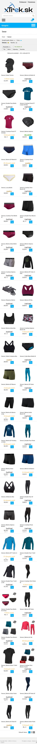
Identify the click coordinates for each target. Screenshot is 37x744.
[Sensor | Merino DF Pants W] (28, 692)
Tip (4, 49)
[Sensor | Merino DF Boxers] (9, 383)
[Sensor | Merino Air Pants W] (9, 720)
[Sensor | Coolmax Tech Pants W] (28, 579)
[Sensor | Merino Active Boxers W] (28, 411)
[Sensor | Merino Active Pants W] (28, 720)
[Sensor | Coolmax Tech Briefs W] (9, 214)
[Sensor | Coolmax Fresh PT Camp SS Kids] (28, 101)
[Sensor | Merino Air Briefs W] (28, 73)
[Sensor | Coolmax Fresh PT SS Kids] (9, 130)
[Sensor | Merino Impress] (28, 130)
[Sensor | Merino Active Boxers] (9, 467)
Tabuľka (12, 42)
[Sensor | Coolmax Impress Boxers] (9, 270)
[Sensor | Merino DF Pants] (28, 607)
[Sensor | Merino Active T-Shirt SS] (9, 664)
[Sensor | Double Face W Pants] (28, 495)
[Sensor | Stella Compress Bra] (9, 354)
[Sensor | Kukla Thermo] (9, 73)
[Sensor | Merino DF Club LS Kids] (28, 270)
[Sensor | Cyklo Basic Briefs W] (28, 354)
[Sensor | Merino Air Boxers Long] (9, 411)
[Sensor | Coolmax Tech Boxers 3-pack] (28, 664)
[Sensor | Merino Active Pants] (9, 692)
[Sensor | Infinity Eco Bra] (9, 495)
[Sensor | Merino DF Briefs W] (9, 158)
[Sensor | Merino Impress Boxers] (9, 523)
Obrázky (4, 42)
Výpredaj (15, 49)
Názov (11, 40)
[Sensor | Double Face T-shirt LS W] (9, 579)
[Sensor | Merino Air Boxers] (28, 467)
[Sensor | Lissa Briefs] (9, 186)
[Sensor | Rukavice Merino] (9, 298)
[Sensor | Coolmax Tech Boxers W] (28, 186)
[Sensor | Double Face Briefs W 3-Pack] (9, 607)
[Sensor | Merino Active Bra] (9, 326)
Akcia (9, 49)
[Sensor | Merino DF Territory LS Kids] (9, 439)
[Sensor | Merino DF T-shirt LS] (9, 551)
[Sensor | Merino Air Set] (28, 635)
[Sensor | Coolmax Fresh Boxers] (28, 158)
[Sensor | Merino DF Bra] (28, 298)
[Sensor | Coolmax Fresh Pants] (28, 523)
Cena (18, 40)
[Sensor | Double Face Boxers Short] (28, 214)
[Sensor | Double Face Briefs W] (9, 101)
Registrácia (31, 2)
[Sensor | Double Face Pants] (28, 439)
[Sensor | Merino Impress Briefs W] (28, 242)
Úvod (3, 37)
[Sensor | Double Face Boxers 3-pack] (9, 635)
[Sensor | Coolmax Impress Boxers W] (28, 326)
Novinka (22, 49)
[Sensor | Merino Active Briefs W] (9, 242)
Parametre (6, 47)
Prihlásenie (22, 2)
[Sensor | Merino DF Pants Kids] (28, 383)
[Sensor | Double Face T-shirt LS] (28, 551)
